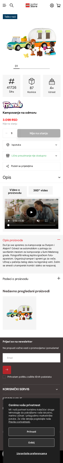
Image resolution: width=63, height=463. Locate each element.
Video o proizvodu (15, 191)
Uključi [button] (59, 177)
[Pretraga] (11, 5)
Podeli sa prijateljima (22, 166)
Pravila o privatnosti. (19, 421)
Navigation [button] (4, 5)
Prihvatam (29, 376)
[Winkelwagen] (58, 5)
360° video (40, 190)
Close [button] (31, 389)
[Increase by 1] (12, 133)
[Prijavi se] (52, 5)
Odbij (31, 442)
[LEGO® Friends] (31, 105)
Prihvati (31, 431)
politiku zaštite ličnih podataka (35, 376)
